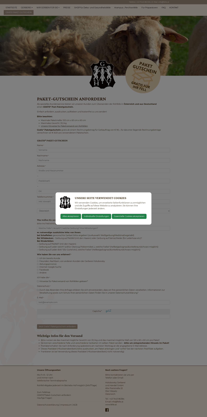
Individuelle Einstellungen (96, 216)
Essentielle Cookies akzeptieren (129, 216)
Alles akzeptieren (71, 216)
